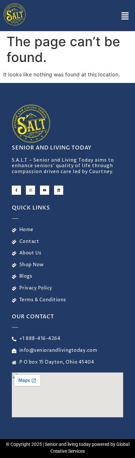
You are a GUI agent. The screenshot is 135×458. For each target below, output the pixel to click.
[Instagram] (30, 190)
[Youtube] (44, 190)
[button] (125, 16)
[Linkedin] (58, 190)
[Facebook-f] (16, 190)
